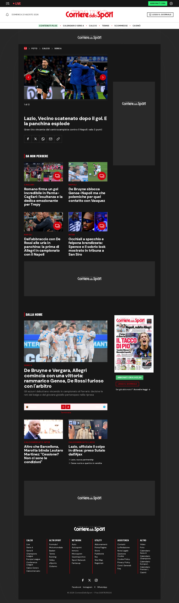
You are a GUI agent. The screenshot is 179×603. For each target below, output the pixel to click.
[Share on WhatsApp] (43, 139)
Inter (72, 235)
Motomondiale (56, 547)
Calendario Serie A (73, 26)
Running (52, 557)
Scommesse (121, 26)
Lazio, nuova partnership (82, 459)
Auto (74, 544)
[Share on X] (35, 139)
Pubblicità (99, 553)
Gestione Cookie (121, 554)
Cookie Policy (123, 559)
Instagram (87, 587)
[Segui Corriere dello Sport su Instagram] (96, 580)
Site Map (99, 560)
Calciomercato (33, 571)
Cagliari (29, 185)
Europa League (33, 559)
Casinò (137, 26)
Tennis (105, 26)
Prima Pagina (100, 547)
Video (142, 544)
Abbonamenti (101, 544)
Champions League (31, 554)
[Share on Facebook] (28, 139)
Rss (96, 557)
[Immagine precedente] (28, 77)
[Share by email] (50, 139)
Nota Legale (122, 550)
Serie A (58, 48)
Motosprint (77, 553)
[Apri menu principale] (8, 3)
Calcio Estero (32, 568)
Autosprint (77, 547)
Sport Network (78, 560)
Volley (52, 560)
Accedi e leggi (141, 389)
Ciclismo (53, 566)
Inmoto (75, 550)
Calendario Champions (145, 557)
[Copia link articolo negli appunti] (58, 139)
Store (97, 550)
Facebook (76, 587)
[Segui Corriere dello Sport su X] (89, 580)
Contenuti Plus (48, 25)
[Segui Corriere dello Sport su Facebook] (82, 580)
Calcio (93, 26)
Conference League (31, 563)
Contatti (121, 544)
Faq (119, 568)
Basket (52, 550)
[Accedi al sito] (171, 3)
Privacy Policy (123, 562)
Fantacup (76, 563)
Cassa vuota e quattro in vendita (86, 463)
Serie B (29, 550)
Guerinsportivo (79, 557)
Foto (34, 48)
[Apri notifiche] (7, 14)
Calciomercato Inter (37, 442)
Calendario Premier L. (145, 568)
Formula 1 (53, 544)
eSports (53, 563)
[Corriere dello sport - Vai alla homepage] (89, 14)
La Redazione (123, 547)
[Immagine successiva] (103, 77)
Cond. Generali (124, 565)
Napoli (73, 185)
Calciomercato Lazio (82, 442)
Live (18, 3)
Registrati (99, 563)
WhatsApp (102, 587)
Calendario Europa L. (145, 562)
